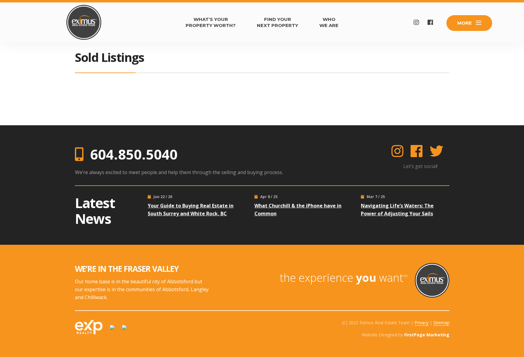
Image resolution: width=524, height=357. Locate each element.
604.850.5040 (133, 154)
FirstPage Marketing (426, 335)
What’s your (211, 22)
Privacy (421, 322)
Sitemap (441, 322)
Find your (277, 22)
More (464, 23)
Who (328, 22)
